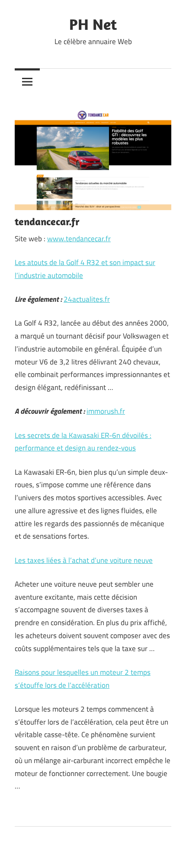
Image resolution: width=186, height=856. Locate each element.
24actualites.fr (87, 299)
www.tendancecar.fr (79, 238)
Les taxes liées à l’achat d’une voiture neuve (84, 560)
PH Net (93, 24)
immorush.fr (106, 411)
